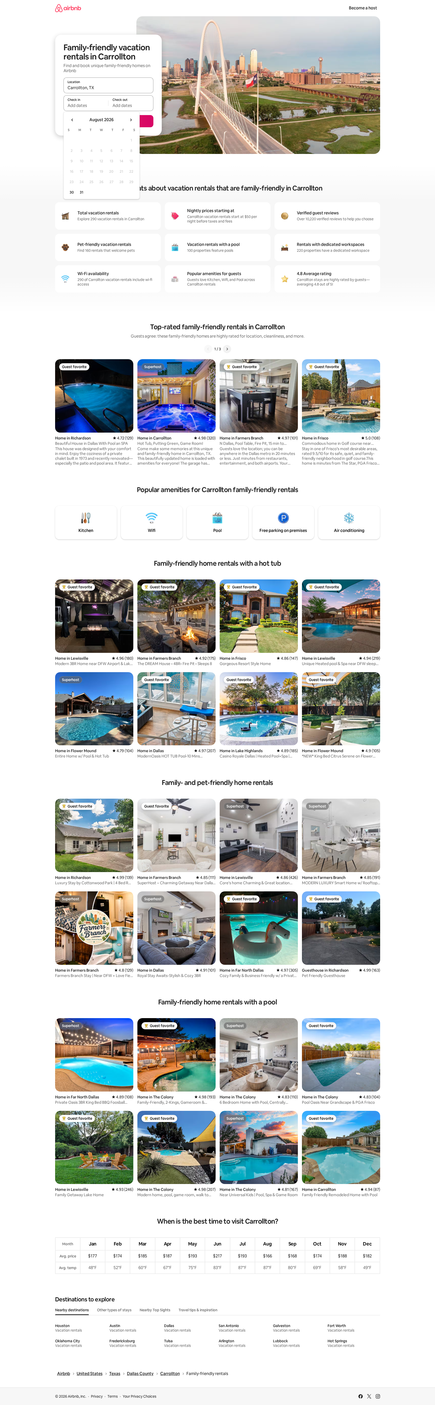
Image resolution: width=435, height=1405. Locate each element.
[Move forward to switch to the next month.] (130, 119)
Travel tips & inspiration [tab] (198, 1310)
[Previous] (208, 349)
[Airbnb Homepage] (68, 8)
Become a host (363, 8)
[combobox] (108, 88)
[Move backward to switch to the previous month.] (72, 119)
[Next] (227, 349)
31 (81, 192)
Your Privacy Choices (139, 1396)
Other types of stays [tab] (114, 1310)
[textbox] (86, 105)
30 (72, 192)
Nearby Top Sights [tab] (155, 1310)
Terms (112, 1396)
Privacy (97, 1396)
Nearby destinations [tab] (72, 1310)
